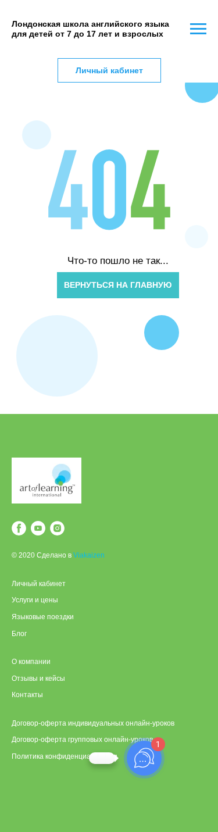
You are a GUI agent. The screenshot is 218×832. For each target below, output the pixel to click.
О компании (31, 662)
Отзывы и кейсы (38, 678)
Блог (19, 634)
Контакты (27, 695)
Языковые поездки (43, 617)
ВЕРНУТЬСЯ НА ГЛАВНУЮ (117, 285)
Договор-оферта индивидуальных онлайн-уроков (93, 723)
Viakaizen (89, 555)
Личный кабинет (39, 584)
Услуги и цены (35, 600)
